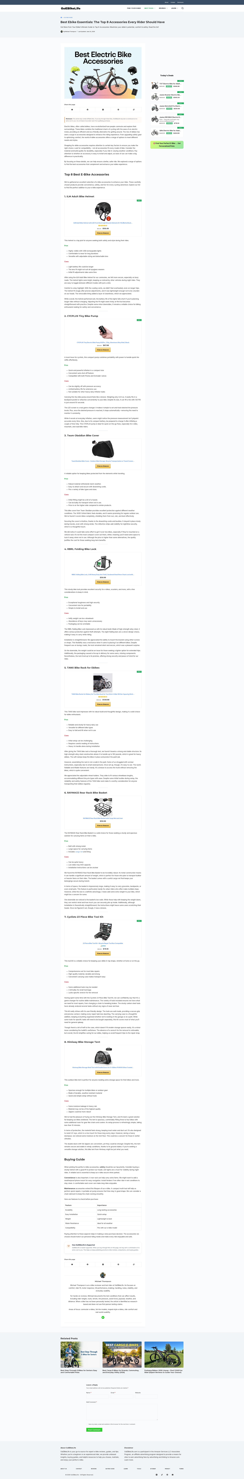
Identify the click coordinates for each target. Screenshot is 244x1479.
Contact (173, 2)
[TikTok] (162, 1475)
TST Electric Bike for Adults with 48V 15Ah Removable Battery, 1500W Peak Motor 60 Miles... (170, 84)
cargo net (79, 852)
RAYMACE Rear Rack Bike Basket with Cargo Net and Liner (103, 818)
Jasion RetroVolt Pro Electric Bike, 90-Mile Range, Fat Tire (170, 106)
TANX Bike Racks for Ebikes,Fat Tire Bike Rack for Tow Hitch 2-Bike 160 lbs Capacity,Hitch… (102, 694)
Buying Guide (110, 1468)
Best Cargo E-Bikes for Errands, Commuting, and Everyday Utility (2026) (120, 1371)
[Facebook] (87, 109)
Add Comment (91, 1402)
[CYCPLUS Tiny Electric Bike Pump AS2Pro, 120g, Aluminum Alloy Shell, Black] (103, 331)
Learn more (128, 1460)
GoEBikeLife (75, 1475)
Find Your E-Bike (134, 8)
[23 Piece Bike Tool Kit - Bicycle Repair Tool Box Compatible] (103, 932)
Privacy (167, 1468)
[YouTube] (157, 1475)
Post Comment (94, 1430)
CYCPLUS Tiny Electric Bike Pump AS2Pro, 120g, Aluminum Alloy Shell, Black (103, 342)
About (166, 2)
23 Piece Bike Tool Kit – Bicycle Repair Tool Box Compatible (103, 943)
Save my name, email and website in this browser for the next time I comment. (112, 1424)
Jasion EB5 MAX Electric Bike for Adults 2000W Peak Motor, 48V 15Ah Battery (170, 117)
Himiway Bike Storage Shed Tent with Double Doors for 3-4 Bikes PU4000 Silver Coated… (103, 1067)
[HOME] (61, 17)
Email (113, 1393)
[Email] (72, 109)
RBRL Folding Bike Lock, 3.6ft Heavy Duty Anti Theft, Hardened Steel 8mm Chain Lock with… (103, 574)
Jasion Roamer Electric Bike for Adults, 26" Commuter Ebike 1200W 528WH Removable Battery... (170, 95)
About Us (64, 1468)
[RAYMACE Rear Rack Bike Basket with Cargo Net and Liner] (103, 807)
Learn (173, 8)
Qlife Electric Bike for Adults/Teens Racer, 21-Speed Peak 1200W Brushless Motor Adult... (170, 131)
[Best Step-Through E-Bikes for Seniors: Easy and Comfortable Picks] (80, 1355)
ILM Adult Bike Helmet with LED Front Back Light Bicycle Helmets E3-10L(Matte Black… (102, 223)
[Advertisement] (166, 56)
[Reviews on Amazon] (103, 225)
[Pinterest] (118, 109)
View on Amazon (103, 233)
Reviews (162, 8)
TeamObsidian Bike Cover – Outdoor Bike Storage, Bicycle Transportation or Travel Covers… (102, 461)
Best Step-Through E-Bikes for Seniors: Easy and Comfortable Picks (79, 1371)
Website (138, 1393)
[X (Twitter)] (103, 109)
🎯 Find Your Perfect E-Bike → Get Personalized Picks (167, 144)
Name (88, 1393)
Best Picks (148, 8)
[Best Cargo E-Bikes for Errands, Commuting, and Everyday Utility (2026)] (122, 1355)
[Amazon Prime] (103, 946)
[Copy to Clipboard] (134, 109)
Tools (139, 1468)
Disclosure (180, 2)
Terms (181, 1468)
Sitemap (153, 1468)
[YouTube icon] (103, 1317)
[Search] (182, 8)
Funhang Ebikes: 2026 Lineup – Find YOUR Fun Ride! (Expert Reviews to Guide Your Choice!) (163, 1371)
